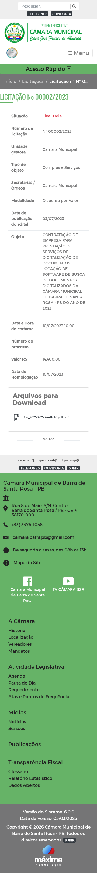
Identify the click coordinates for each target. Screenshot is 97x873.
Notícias (17, 721)
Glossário (18, 771)
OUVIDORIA (61, 14)
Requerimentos (25, 689)
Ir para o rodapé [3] (70, 460)
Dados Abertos (24, 785)
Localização (20, 637)
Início (10, 81)
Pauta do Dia (22, 682)
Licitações (33, 81)
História (16, 630)
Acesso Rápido (46, 68)
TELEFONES (37, 14)
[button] (73, 6)
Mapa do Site (27, 562)
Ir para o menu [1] (26, 460)
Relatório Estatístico (30, 778)
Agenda (16, 675)
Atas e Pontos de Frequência (38, 696)
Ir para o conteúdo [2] (48, 460)
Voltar (48, 438)
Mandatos (19, 651)
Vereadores (20, 644)
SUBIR (74, 468)
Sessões (16, 728)
